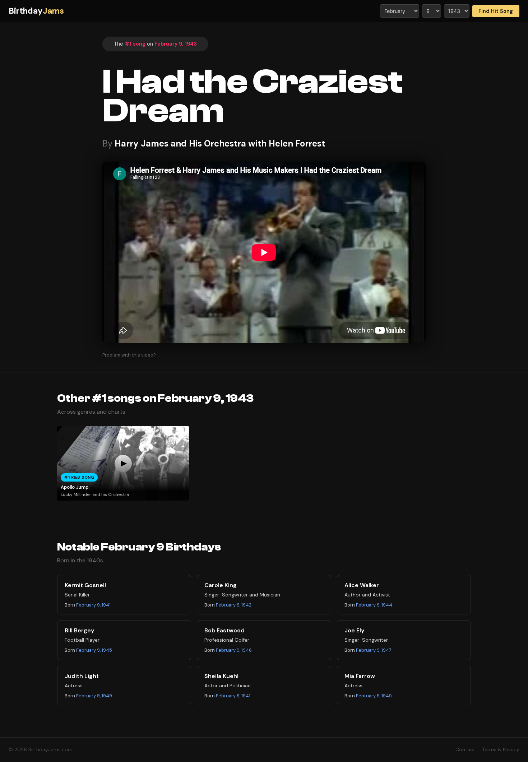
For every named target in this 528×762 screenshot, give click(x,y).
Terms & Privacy (500, 750)
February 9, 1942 (233, 605)
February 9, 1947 (374, 650)
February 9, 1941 (93, 605)
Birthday (36, 11)
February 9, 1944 (374, 605)
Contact (465, 750)
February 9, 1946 (234, 650)
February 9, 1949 (94, 696)
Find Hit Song (495, 11)
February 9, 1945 (94, 650)
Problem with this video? (129, 355)
